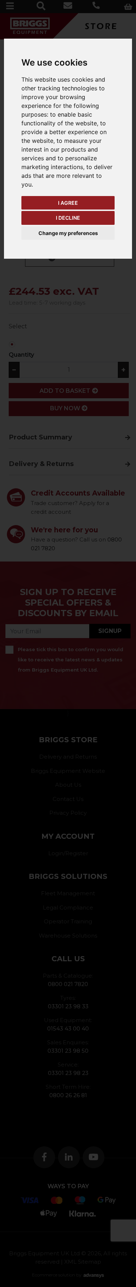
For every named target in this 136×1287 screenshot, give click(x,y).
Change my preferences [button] (68, 233)
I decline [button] (68, 218)
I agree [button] (68, 203)
